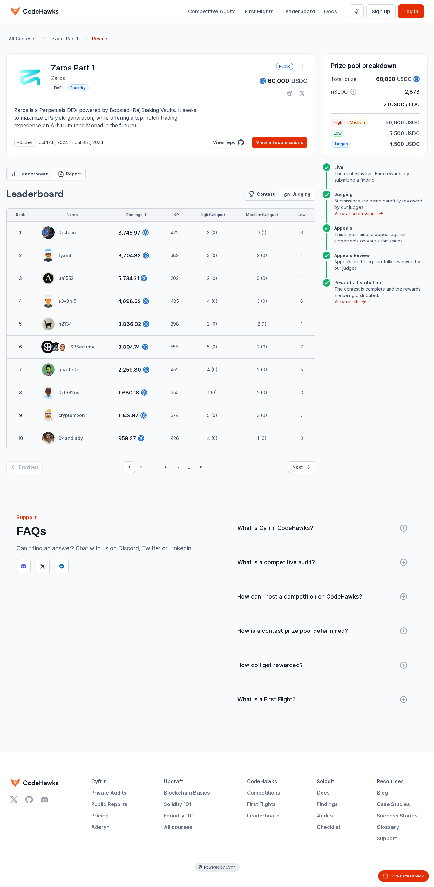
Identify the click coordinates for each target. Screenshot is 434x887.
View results (347, 301)
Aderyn (100, 827)
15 (202, 467)
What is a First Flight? (266, 699)
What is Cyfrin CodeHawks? (275, 528)
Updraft (173, 781)
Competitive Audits (212, 11)
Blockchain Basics (187, 793)
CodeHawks (262, 781)
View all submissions (279, 142)
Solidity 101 (177, 804)
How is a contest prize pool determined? (292, 630)
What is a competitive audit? (276, 562)
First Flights (259, 11)
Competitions (263, 793)
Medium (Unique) (262, 214)
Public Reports (109, 804)
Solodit (325, 781)
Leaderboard (298, 11)
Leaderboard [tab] (34, 173)
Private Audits (108, 793)
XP (176, 214)
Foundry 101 (178, 815)
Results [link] (100, 38)
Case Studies (393, 804)
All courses (178, 827)
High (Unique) (212, 214)
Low (302, 214)
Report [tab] (73, 173)
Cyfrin (99, 781)
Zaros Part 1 (65, 38)
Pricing (100, 815)
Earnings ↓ (136, 214)
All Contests (22, 38)
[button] (353, 92)
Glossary (388, 827)
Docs (330, 11)
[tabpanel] (160, 330)
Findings (327, 804)
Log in (410, 11)
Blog (382, 793)
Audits (325, 815)
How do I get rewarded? (270, 665)
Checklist (328, 827)
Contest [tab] (266, 194)
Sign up (381, 11)
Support (387, 838)
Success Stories (397, 815)
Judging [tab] (301, 194)
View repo (224, 142)
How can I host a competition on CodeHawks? (299, 596)
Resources (390, 781)
